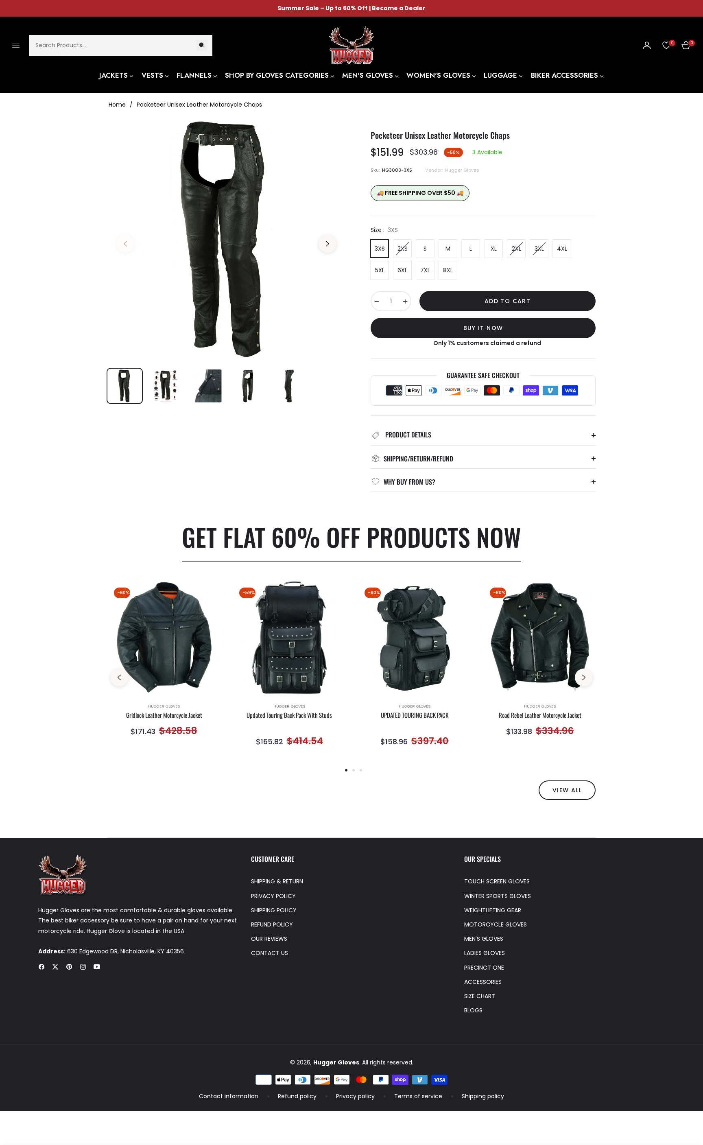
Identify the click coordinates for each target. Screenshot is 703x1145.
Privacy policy (355, 1096)
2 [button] (353, 770)
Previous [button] (125, 244)
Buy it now (483, 328)
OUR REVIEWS (269, 939)
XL (494, 249)
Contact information (228, 1096)
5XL (379, 270)
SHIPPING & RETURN (277, 881)
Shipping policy (483, 1096)
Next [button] (327, 244)
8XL (448, 270)
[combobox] (120, 45)
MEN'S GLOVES (483, 939)
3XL (539, 249)
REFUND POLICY (272, 924)
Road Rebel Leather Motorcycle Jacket (540, 715)
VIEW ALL (567, 790)
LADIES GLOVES (484, 953)
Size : (384, 230)
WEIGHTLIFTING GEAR (492, 910)
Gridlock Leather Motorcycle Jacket (164, 715)
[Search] (201, 44)
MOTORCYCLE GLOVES (495, 924)
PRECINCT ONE (484, 968)
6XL (402, 270)
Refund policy (297, 1096)
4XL (562, 249)
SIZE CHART (479, 996)
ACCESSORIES (483, 982)
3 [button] (361, 770)
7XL (425, 270)
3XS (380, 249)
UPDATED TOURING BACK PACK (414, 715)
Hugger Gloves (164, 706)
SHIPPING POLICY (274, 910)
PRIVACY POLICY (273, 896)
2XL (516, 249)
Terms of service (418, 1096)
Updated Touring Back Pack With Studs (289, 715)
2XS (402, 249)
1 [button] (346, 770)
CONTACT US (269, 953)
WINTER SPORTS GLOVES (497, 896)
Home (117, 105)
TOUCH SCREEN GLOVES (497, 881)
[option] (226, 239)
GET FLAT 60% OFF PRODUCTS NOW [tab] (351, 536)
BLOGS (473, 1010)
